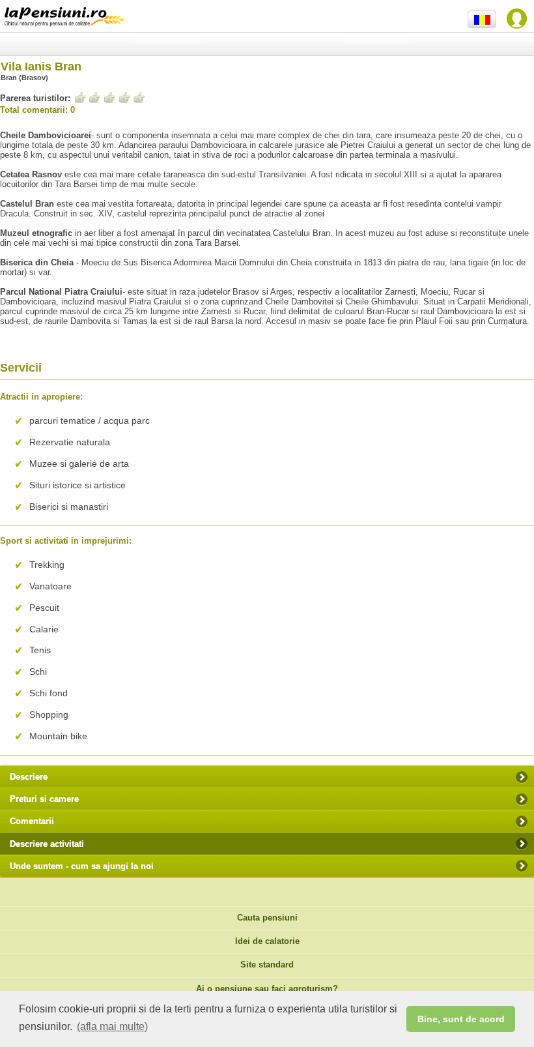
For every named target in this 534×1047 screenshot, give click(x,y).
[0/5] (109, 97)
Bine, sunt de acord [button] (461, 1019)
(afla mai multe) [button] (112, 1026)
